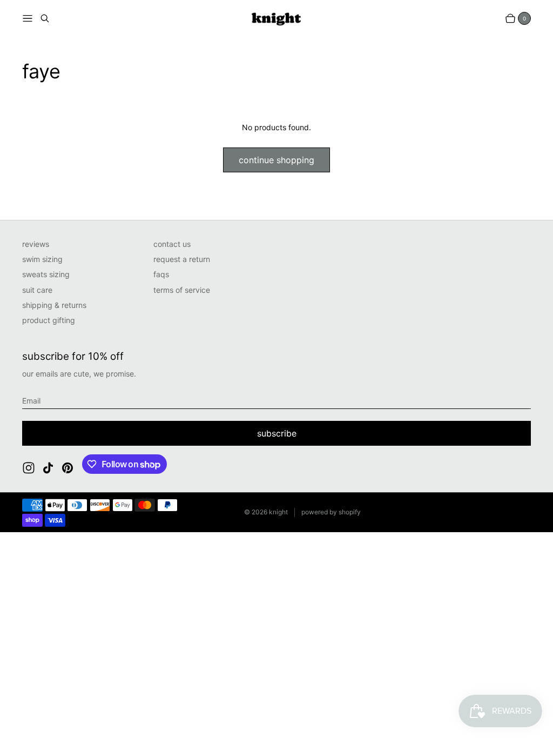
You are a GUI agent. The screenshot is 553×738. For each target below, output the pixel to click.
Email (31, 400)
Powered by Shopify (331, 512)
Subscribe (276, 433)
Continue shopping (276, 160)
